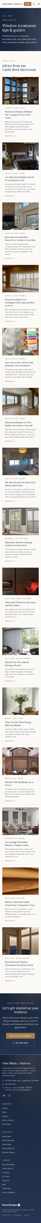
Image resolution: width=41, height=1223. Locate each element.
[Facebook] (4, 1096)
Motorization (6, 1136)
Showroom (6, 1180)
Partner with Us (7, 1168)
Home (4, 16)
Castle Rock (6, 1188)
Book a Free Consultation (20, 1036)
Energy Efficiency (8, 1148)
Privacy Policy (6, 1215)
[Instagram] (9, 1096)
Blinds (4, 1112)
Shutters (5, 1116)
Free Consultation (8, 1192)
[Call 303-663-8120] (34, 4)
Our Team (5, 1176)
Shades (5, 1108)
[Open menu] (39, 4)
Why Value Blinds (8, 1164)
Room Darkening (8, 1140)
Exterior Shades (8, 1120)
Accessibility (17, 1215)
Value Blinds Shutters (16, 1063)
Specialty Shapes (8, 1152)
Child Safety (6, 1144)
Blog (3, 1184)
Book (28, 4)
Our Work (5, 1172)
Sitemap (26, 1215)
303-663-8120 (21, 1043)
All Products (6, 1124)
